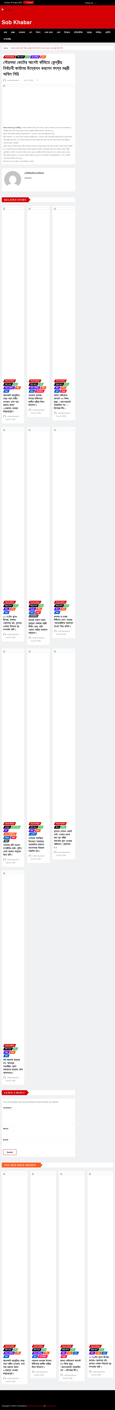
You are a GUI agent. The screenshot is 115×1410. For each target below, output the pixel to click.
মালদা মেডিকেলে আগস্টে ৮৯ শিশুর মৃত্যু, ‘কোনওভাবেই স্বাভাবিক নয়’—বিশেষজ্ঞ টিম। (62, 401)
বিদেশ (38, 32)
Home (5, 48)
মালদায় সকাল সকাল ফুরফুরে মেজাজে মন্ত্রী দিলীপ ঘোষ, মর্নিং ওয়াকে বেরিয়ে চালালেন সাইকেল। (38, 626)
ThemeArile (50, 1405)
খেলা (58, 32)
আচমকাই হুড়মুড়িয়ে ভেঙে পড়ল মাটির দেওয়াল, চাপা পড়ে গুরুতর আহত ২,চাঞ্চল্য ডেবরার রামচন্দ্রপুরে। (14, 1367)
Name (6, 1128)
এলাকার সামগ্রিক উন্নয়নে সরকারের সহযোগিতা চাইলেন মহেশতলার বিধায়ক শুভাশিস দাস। (36, 844)
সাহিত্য (98, 32)
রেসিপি (107, 32)
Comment (7, 1107)
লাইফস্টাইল (78, 32)
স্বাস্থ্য (89, 32)
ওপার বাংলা (48, 32)
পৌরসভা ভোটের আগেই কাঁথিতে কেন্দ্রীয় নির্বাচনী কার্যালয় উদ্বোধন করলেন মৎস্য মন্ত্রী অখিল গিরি (37, 48)
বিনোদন (67, 32)
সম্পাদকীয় (7, 39)
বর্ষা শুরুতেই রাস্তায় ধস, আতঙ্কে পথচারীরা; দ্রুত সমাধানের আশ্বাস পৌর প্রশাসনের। (13, 1066)
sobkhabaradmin (13, 80)
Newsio (40, 1405)
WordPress (31, 1405)
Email (6, 1139)
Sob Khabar (17, 22)
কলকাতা (22, 32)
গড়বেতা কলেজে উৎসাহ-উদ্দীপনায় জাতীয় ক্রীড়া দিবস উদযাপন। (42, 1363)
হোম (5, 32)
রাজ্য (13, 32)
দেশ (30, 32)
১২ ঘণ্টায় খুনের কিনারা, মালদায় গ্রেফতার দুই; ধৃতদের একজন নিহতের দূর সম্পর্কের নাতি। (12, 623)
